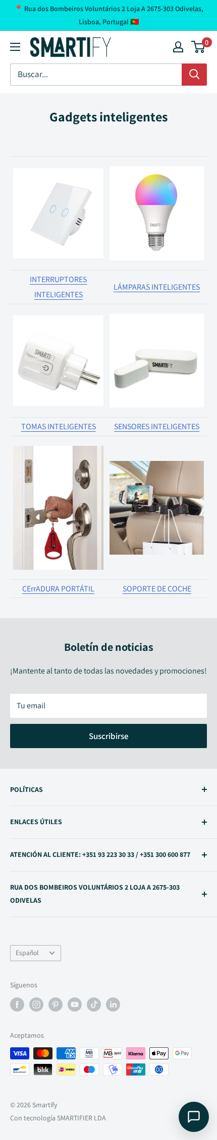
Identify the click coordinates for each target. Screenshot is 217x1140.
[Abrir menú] (15, 47)
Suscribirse (109, 736)
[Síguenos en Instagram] (36, 1004)
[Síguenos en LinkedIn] (113, 1004)
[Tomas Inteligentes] (58, 314)
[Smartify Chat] (194, 1117)
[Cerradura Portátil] (58, 445)
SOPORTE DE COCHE (157, 588)
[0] (198, 47)
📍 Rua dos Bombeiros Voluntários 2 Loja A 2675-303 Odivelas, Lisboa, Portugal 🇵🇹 (108, 15)
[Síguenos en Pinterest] (55, 1004)
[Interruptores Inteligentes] (58, 213)
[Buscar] (194, 74)
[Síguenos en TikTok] (94, 1004)
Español (27, 952)
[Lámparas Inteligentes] (157, 213)
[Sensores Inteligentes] (157, 313)
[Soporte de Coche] (157, 460)
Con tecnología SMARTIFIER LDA (58, 1117)
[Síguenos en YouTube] (75, 1004)
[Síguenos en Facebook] (17, 1004)
